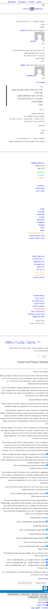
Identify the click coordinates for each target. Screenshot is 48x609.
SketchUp (40, 214)
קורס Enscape (39, 264)
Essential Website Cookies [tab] (38, 399)
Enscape (41, 211)
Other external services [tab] (39, 496)
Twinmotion (40, 219)
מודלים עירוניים (39, 303)
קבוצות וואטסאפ (38, 295)
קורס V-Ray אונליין (38, 256)
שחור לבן (44, 594)
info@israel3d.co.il (37, 163)
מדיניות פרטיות (43, 578)
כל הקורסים (40, 269)
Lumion (41, 217)
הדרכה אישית (39, 275)
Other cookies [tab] (43, 549)
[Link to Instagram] (39, 339)
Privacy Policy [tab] (43, 568)
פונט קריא (43, 597)
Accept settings (41, 583)
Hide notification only (25, 583)
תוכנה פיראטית (39, 309)
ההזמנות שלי (22, 2)
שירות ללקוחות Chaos (36, 235)
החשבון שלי (40, 185)
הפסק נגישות (42, 602)
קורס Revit (40, 267)
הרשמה (39, 2)
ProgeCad (40, 222)
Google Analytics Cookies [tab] (39, 468)
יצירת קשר (40, 168)
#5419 (22, 30)
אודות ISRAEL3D (38, 316)
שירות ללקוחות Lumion (36, 238)
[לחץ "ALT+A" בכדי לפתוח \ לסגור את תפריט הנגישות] (45, 588)
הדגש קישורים (33, 597)
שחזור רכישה (40, 191)
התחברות (31, 2)
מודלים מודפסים (38, 277)
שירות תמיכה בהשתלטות (36, 314)
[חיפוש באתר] (25, 9)
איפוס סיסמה (12, 2)
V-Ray (42, 209)
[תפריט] (31, 9)
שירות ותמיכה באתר (37, 311)
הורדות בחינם (39, 298)
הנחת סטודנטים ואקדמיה (36, 233)
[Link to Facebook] (35, 339)
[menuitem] (39, 2)
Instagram (40, 177)
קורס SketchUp (39, 261)
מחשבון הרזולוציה (38, 306)
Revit (42, 227)
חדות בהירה (25, 594)
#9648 (23, 65)
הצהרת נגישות (42, 605)
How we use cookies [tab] (40, 371)
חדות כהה (35, 594)
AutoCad (41, 225)
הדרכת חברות (39, 272)
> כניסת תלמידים (38, 259)
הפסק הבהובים (13, 594)
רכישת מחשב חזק (38, 301)
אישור (44, 356)
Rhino (42, 230)
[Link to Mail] (42, 339)
